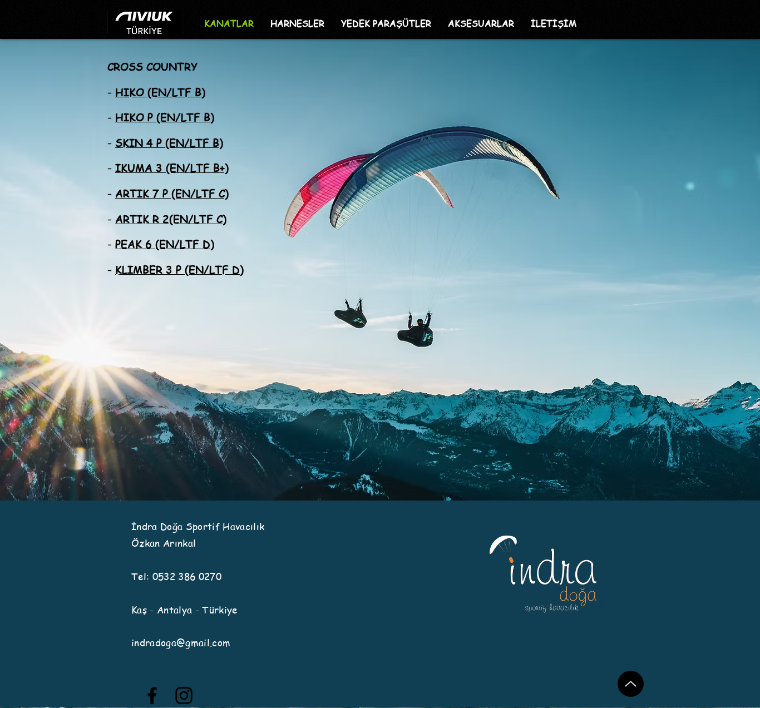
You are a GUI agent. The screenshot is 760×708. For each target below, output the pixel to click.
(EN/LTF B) (185, 117)
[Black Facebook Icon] (152, 695)
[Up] (631, 684)
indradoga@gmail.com (180, 642)
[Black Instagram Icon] (183, 695)
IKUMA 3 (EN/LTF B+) (172, 168)
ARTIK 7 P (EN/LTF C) (172, 193)
